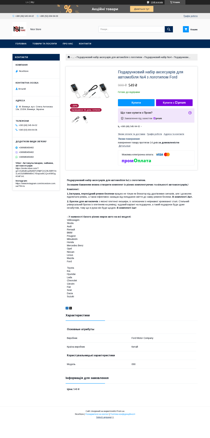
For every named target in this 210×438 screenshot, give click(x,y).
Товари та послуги (44, 43)
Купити (136, 102)
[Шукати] (169, 29)
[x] (70, 308)
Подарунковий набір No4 (157, 57)
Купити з (168, 102)
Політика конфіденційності (122, 414)
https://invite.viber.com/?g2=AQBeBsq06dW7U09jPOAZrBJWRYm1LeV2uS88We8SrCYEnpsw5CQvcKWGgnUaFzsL (36, 172)
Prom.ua (120, 411)
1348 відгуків (157, 2)
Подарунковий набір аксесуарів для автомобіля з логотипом (109, 57)
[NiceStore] (19, 35)
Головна (20, 43)
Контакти (85, 43)
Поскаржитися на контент (97, 414)
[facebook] (67, 308)
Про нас (68, 43)
